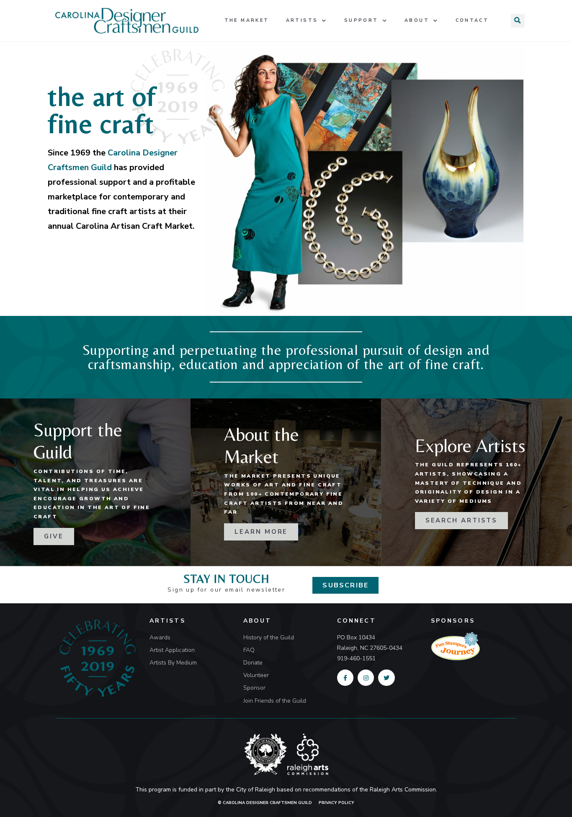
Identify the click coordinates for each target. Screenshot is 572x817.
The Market (246, 20)
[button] (345, 585)
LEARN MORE (261, 531)
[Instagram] (366, 678)
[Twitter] (386, 678)
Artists (302, 20)
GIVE (54, 536)
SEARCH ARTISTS (461, 520)
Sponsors (453, 621)
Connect (356, 621)
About (417, 20)
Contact (472, 20)
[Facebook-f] (345, 678)
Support (361, 20)
